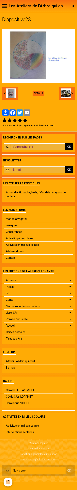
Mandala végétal (16, 218)
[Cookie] (8, 482)
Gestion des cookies (38, 448)
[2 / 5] (10, 120)
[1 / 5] (4, 120)
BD (7, 293)
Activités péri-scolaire (19, 238)
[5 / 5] (25, 120)
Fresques (11, 225)
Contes (10, 257)
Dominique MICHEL (17, 403)
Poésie (10, 286)
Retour (38, 93)
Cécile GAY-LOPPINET (19, 396)
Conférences (14, 231)
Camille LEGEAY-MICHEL (21, 390)
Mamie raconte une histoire (23, 306)
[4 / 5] (20, 120)
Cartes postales (15, 332)
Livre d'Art (12, 312)
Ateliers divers (15, 251)
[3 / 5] (15, 120)
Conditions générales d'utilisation (38, 454)
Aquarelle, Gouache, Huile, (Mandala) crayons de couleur (36, 194)
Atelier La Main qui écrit (20, 361)
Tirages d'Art (14, 338)
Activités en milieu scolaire (22, 244)
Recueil (10, 325)
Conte (9, 299)
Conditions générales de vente (38, 459)
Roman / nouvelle (17, 319)
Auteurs (11, 280)
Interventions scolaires (20, 432)
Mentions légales (38, 443)
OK (69, 146)
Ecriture (11, 367)
